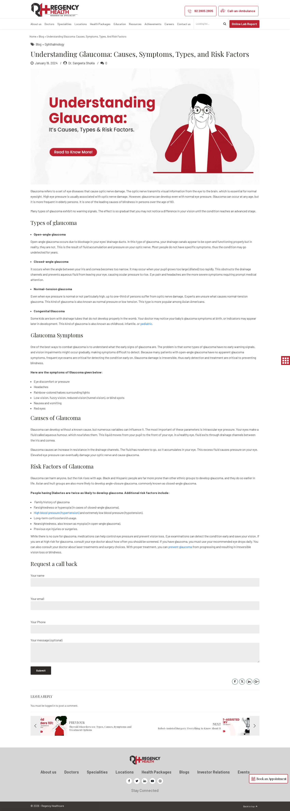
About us (36, 24)
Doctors (49, 24)
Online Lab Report (244, 24)
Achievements (153, 24)
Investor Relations (213, 772)
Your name (37, 575)
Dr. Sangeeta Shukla (81, 63)
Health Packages (100, 24)
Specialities (64, 24)
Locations (81, 24)
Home (33, 36)
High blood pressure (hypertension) (56, 512)
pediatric (146, 324)
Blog (41, 36)
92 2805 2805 (203, 11)
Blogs (184, 772)
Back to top (249, 806)
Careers (169, 24)
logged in (50, 705)
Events (244, 772)
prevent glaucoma (180, 547)
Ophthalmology (54, 44)
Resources (135, 24)
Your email (37, 599)
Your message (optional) (46, 640)
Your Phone (38, 622)
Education (120, 24)
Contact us (184, 24)
